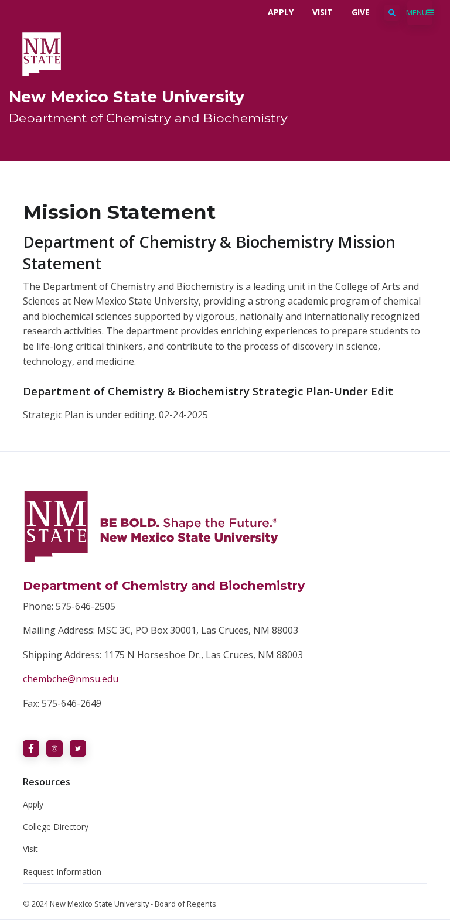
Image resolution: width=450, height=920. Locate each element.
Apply (281, 12)
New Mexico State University (126, 97)
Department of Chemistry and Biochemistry (148, 117)
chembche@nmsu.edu (70, 678)
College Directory (55, 826)
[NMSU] (42, 52)
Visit (322, 12)
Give (361, 12)
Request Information (62, 871)
